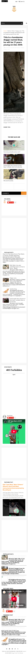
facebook (23, 193)
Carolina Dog (13, 289)
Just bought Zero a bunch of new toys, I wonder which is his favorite (13, 166)
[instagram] (19, 1)
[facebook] (9, 649)
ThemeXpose (20, 653)
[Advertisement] (14, 233)
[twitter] (21, 1)
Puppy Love (18, 31)
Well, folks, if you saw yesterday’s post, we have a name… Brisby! (17, 267)
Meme (9, 31)
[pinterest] (16, 1)
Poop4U (24, 651)
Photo (13, 31)
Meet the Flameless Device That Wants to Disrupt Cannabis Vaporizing (13, 254)
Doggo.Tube (14, 653)
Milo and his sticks (8, 180)
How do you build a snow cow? (12, 152)
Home (5, 31)
